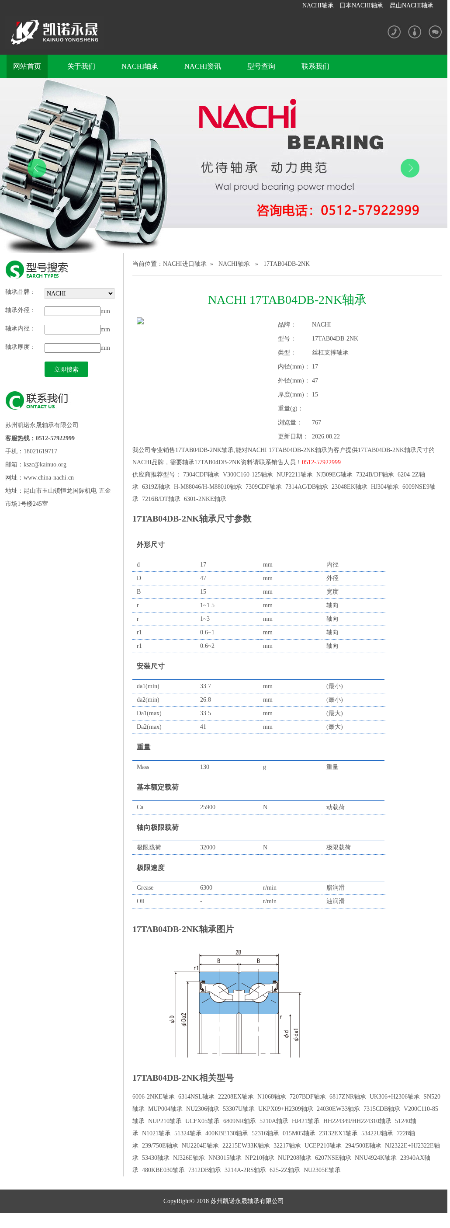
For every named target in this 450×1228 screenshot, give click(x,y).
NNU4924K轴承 (376, 1158)
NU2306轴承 (202, 1109)
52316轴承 (265, 1133)
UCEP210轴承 (323, 1145)
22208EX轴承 (236, 1096)
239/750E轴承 (160, 1145)
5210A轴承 (274, 1121)
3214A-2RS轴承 (245, 1170)
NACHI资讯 (202, 66)
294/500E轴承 (363, 1145)
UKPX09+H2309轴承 (285, 1109)
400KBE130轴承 (226, 1133)
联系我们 (315, 66)
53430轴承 (156, 1158)
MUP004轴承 (165, 1109)
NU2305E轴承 (322, 1170)
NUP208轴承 (295, 1158)
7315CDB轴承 (381, 1109)
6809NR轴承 (239, 1121)
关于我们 (81, 66)
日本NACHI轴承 (361, 5)
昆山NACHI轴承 (411, 5)
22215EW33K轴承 (246, 1145)
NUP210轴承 (165, 1121)
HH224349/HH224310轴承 (357, 1121)
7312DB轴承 (204, 1170)
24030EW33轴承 (338, 1109)
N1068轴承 (271, 1096)
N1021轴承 (156, 1133)
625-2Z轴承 (285, 1170)
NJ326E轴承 (189, 1158)
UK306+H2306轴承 (395, 1096)
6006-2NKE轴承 (153, 1096)
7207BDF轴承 (308, 1096)
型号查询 (261, 66)
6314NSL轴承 (196, 1096)
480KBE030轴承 (163, 1170)
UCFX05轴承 (202, 1121)
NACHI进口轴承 (185, 264)
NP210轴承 (259, 1158)
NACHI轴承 (318, 5)
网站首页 (27, 66)
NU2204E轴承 (200, 1145)
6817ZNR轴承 (347, 1096)
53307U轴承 (239, 1109)
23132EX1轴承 (338, 1133)
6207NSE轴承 (333, 1158)
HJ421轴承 (306, 1121)
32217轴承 (287, 1145)
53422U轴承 (377, 1133)
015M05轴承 (299, 1133)
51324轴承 (188, 1133)
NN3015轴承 (225, 1158)
